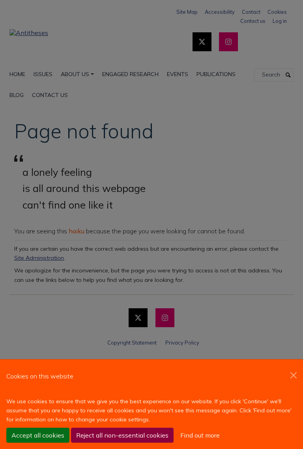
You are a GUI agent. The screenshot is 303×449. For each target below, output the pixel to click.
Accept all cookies (37, 435)
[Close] (293, 375)
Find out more (200, 435)
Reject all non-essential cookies (122, 435)
